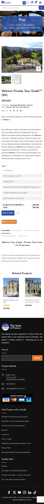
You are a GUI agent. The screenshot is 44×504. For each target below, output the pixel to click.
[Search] (41, 8)
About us (5, 430)
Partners (4, 466)
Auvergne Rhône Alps (18, 105)
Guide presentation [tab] (9, 236)
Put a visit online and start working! (13, 479)
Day (4, 166)
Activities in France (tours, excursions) (14, 417)
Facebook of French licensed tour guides (15, 421)
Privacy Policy (6, 448)
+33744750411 (11, 384)
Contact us (5, 434)
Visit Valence (24, 107)
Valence (30, 105)
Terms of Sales (7, 439)
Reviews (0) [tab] (17, 230)
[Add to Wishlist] (17, 213)
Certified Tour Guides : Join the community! (16, 475)
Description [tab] (6, 230)
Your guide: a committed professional (14, 471)
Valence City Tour (12, 107)
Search (5, 350)
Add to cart (8, 213)
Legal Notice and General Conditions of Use (16, 443)
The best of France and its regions (13, 426)
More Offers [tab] (23, 236)
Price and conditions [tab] (31, 230)
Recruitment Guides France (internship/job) (16, 452)
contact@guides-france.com (15, 388)
